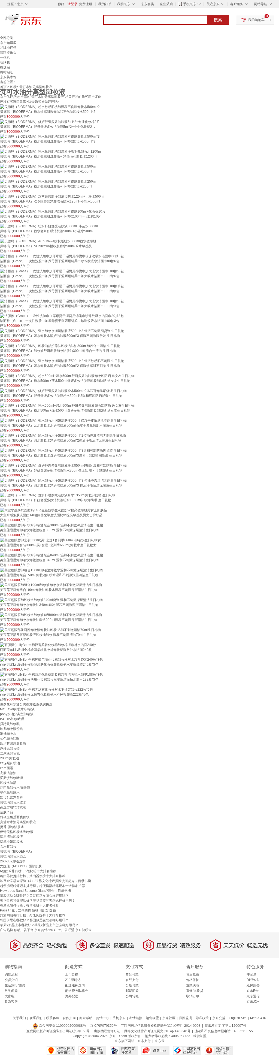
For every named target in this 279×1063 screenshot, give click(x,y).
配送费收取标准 (76, 991)
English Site (238, 1018)
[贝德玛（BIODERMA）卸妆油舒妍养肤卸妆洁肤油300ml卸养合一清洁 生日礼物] (60, 346)
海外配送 (71, 996)
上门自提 (71, 974)
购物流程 (11, 974)
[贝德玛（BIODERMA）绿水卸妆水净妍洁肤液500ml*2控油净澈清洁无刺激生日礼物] (63, 435)
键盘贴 (5, 67)
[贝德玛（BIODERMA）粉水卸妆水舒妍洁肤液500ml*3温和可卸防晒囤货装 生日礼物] (63, 450)
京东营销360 (43, 930)
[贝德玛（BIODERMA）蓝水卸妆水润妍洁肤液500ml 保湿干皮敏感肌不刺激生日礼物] (63, 420)
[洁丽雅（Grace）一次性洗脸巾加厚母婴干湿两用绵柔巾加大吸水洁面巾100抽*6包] (62, 271)
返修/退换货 (194, 991)
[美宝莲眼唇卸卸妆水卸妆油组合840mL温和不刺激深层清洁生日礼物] (51, 555)
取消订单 (192, 996)
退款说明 (192, 985)
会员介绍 (11, 980)
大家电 (9, 996)
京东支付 (144, 1041)
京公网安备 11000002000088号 (62, 1026)
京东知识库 (8, 43)
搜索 (218, 19)
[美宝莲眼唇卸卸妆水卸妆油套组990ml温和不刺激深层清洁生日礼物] (51, 615)
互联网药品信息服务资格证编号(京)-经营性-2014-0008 (161, 1026)
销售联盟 (152, 1018)
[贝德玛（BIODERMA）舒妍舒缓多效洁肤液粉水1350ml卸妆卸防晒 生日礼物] (58, 495)
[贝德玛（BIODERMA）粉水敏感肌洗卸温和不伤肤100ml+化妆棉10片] (52, 211)
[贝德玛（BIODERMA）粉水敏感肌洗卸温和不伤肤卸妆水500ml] (48, 166)
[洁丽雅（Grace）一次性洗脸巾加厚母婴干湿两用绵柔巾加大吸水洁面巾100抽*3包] (62, 301)
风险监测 (185, 1018)
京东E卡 (253, 991)
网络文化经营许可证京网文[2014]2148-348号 (157, 1031)
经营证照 (200, 1036)
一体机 (5, 57)
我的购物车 (256, 20)
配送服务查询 (75, 985)
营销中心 (102, 1018)
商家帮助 (85, 1018)
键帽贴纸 (6, 72)
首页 (3, 87)
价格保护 (192, 980)
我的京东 (123, 4)
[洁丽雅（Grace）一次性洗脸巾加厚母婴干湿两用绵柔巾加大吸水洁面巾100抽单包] (62, 286)
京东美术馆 (8, 77)
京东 (41, 22)
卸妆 (13, 87)
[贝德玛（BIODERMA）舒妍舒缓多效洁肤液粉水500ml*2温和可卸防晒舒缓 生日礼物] (63, 390)
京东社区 (168, 1018)
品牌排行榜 (8, 48)
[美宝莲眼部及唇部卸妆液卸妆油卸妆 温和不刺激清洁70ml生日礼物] (50, 630)
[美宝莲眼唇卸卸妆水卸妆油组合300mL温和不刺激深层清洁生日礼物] (51, 525)
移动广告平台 (24, 930)
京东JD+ (253, 1002)
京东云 (160, 1041)
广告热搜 (6, 930)
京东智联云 (83, 930)
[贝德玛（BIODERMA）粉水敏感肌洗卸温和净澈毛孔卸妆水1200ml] (51, 151)
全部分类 (6, 38)
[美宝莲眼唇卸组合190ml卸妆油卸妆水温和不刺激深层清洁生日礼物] (51, 585)
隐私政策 (202, 1018)
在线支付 (132, 980)
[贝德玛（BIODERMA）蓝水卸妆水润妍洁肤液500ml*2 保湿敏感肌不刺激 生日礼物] (62, 361)
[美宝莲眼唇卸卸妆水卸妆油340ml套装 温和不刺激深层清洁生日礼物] (51, 600)
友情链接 (135, 1018)
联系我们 (36, 1018)
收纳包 (5, 62)
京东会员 (147, 4)
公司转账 (132, 996)
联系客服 (11, 1002)
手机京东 (189, 4)
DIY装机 (253, 980)
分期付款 (132, 985)
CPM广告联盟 (64, 930)
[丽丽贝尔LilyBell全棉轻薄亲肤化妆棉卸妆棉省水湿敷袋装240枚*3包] (51, 660)
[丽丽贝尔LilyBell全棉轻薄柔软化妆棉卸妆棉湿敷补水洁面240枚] (48, 645)
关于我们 (19, 1018)
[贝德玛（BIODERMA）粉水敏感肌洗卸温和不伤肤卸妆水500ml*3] (50, 136)
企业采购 (166, 4)
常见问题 (11, 991)
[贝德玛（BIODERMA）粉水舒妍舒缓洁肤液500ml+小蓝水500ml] (49, 226)
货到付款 (132, 974)
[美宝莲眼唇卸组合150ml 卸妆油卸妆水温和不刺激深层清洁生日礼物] (51, 570)
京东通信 (253, 996)
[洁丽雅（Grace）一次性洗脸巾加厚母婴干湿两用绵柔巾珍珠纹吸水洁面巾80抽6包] (62, 256)
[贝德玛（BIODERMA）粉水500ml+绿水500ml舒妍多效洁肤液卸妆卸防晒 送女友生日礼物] (67, 405)
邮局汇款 (132, 991)
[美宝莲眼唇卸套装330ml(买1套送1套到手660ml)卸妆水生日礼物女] (50, 540)
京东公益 (218, 1018)
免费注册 (85, 4)
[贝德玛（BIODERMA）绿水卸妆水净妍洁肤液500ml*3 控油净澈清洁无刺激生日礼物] (63, 480)
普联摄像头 (8, 53)
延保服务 (253, 985)
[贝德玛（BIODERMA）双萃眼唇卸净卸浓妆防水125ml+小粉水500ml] (52, 196)
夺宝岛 (251, 974)
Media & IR (258, 1018)
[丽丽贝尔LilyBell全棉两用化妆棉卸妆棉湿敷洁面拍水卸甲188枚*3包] (51, 674)
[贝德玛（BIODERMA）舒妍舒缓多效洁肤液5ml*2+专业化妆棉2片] (50, 121)
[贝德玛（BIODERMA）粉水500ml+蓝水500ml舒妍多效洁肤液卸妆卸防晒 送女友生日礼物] (67, 376)
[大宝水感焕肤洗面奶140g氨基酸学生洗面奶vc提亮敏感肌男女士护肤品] (53, 510)
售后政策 (192, 974)
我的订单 (104, 4)
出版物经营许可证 (107, 1031)
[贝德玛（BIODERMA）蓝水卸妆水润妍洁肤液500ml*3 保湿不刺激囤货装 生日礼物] (62, 331)
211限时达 (73, 980)
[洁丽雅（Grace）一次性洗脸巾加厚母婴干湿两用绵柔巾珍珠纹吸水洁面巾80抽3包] (62, 316)
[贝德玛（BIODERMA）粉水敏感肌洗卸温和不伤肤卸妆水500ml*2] (50, 106)
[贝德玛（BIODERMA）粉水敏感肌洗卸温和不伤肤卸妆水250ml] (48, 181)
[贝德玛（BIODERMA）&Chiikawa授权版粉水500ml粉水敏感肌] (48, 241)
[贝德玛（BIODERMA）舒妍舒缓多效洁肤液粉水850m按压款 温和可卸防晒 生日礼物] (63, 465)
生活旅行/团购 (15, 985)
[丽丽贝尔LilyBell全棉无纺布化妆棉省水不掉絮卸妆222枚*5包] (46, 689)
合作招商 (69, 1018)
